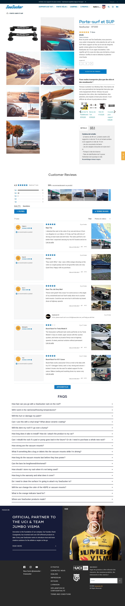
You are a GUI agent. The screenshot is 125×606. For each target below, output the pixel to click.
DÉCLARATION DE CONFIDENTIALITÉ (58, 589)
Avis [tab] (17, 206)
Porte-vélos (61, 7)
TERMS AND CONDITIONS (61, 594)
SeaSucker (84, 27)
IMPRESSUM (56, 578)
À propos (84, 7)
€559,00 (92, 117)
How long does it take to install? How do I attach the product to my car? (43, 434)
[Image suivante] (109, 195)
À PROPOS (55, 567)
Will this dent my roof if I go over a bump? (30, 428)
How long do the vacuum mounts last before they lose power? (38, 457)
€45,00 (110, 120)
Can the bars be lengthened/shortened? (29, 463)
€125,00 (101, 115)
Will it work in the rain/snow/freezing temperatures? (34, 410)
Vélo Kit (101, 112)
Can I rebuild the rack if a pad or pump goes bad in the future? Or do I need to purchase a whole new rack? (58, 440)
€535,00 (83, 117)
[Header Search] (109, 7)
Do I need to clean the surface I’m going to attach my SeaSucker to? (41, 481)
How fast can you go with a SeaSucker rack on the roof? (36, 404)
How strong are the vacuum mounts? (28, 446)
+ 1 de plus (106, 308)
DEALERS (54, 574)
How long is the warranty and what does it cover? (33, 475)
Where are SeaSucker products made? (29, 499)
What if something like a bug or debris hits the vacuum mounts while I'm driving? (46, 451)
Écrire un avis (103, 211)
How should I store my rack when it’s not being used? (35, 469)
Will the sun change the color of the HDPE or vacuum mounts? (39, 487)
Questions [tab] (26, 206)
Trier (90, 219)
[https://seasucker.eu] (7, 13)
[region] (79, 195)
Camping (73, 7)
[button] (117, 7)
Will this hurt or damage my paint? (26, 416)
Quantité (82, 60)
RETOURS (54, 581)
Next (114, 111)
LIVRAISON (55, 585)
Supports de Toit (46, 7)
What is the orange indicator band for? (28, 493)
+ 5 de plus (106, 247)
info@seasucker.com (75, 317)
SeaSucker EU (99, 586)
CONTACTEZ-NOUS (58, 571)
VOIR (93, 543)
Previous (80, 112)
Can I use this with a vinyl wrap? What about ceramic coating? (39, 422)
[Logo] (14, 7)
